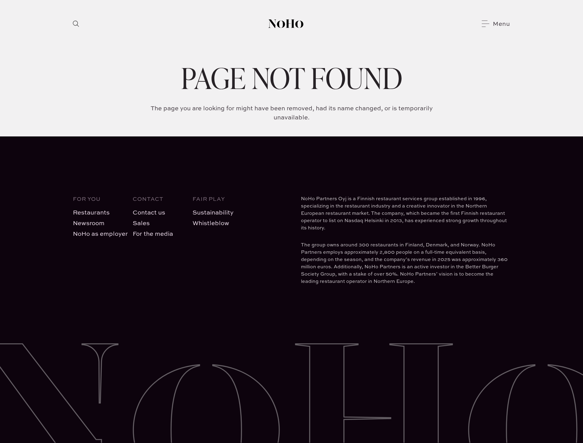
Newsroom (88, 223)
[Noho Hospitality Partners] (285, 23)
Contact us (149, 212)
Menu (501, 23)
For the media (153, 233)
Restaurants (91, 212)
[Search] (76, 24)
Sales (141, 223)
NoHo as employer (98, 233)
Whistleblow (211, 223)
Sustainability (213, 212)
